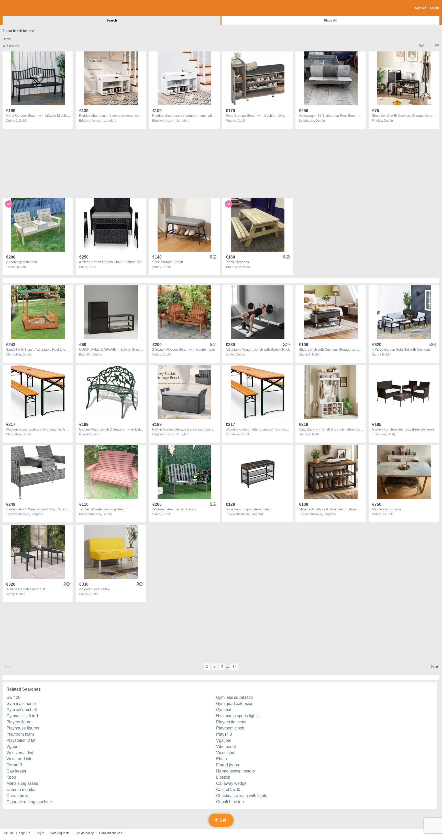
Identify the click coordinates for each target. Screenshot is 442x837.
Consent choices (110, 833)
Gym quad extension (234, 703)
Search (111, 20)
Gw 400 (13, 697)
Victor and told (19, 759)
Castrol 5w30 (228, 789)
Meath (21, 267)
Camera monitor (21, 789)
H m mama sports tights (237, 716)
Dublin (23, 120)
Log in (40, 833)
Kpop (11, 777)
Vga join (223, 740)
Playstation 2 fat (20, 740)
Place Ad (330, 20)
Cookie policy (84, 833)
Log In (434, 8)
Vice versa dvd (19, 752)
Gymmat (223, 709)
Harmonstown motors (235, 771)
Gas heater (16, 771)
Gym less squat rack (234, 697)
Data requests (59, 833)
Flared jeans (227, 765)
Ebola (221, 759)
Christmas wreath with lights (241, 795)
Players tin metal (231, 722)
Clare (92, 267)
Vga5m (12, 746)
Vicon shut (225, 752)
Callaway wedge (231, 783)
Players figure (18, 722)
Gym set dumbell (21, 709)
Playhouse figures (22, 728)
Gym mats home (21, 703)
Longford (110, 120)
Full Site (8, 833)
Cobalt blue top (230, 802)
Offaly (391, 434)
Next (434, 667)
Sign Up (420, 8)
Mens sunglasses (22, 783)
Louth (96, 434)
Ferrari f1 (14, 765)
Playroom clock (230, 728)
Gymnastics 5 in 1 (22, 716)
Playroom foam (20, 734)
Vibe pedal (226, 746)
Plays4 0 (224, 734)
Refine (423, 46)
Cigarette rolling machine (29, 802)
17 (234, 666)
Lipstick (223, 777)
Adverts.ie (23, 8)
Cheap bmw (17, 795)
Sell (223, 820)
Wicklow (244, 267)
